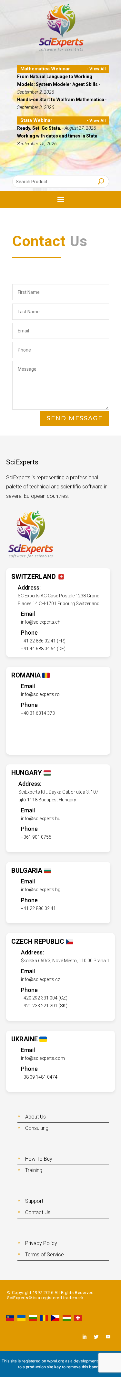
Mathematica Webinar (45, 69)
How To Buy (38, 1159)
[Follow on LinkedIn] (84, 1337)
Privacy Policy (41, 1243)
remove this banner (84, 1366)
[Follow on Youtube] (108, 1337)
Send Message (75, 418)
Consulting (36, 1128)
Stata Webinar (36, 120)
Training (33, 1170)
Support (34, 1201)
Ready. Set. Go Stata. (39, 128)
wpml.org (55, 1361)
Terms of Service (44, 1254)
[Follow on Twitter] (96, 1337)
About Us (35, 1117)
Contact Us (37, 1212)
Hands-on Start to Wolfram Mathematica (61, 99)
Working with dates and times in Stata (57, 135)
